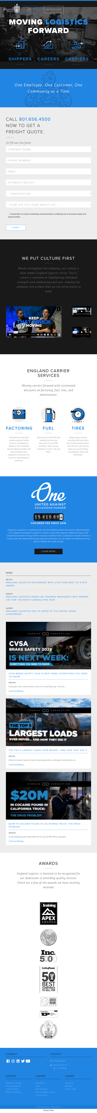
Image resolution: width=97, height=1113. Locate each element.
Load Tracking (12, 1089)
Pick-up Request (13, 1086)
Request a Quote (13, 1083)
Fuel (48, 428)
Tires (78, 428)
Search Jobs (70, 1089)
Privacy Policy (48, 1110)
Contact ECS (41, 1095)
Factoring (19, 428)
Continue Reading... (17, 691)
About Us (69, 1083)
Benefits (69, 1086)
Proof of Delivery (13, 1092)
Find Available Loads (45, 1092)
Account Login (54, 10)
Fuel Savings (41, 1089)
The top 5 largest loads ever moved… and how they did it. (48, 750)
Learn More (48, 551)
